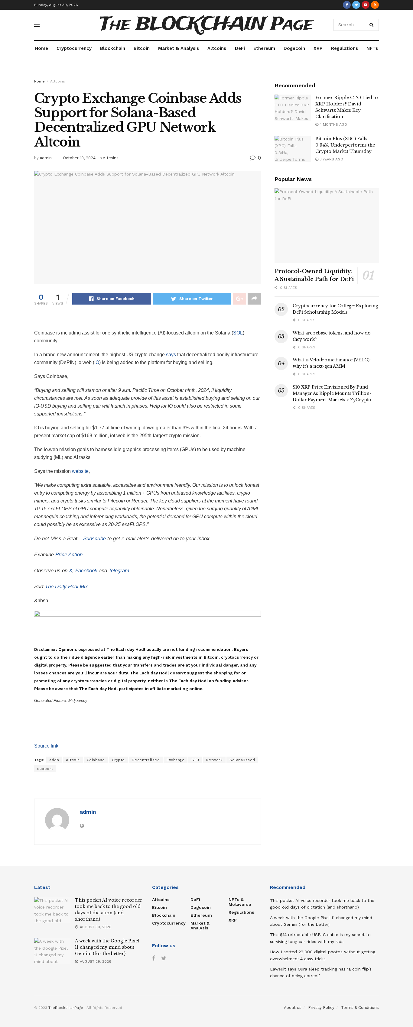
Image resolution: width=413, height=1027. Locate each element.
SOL (238, 332)
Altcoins (216, 48)
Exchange (175, 760)
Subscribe (94, 538)
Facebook (86, 570)
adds (54, 760)
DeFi (240, 48)
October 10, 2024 (79, 158)
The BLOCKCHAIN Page (206, 25)
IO (96, 362)
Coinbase (96, 760)
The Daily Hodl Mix (66, 586)
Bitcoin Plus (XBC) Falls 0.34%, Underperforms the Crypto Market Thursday (345, 145)
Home (41, 48)
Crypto (118, 760)
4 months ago (332, 124)
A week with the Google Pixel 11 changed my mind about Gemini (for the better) (107, 947)
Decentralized (146, 760)
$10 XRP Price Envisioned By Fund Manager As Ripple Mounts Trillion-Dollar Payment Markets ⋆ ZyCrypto (332, 393)
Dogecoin (294, 48)
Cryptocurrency (74, 48)
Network (214, 760)
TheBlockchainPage (65, 1008)
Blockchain (112, 48)
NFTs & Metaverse (240, 902)
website (80, 471)
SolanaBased (242, 760)
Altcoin (73, 760)
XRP (318, 48)
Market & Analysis (178, 48)
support (45, 769)
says (171, 354)
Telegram (119, 570)
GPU (195, 760)
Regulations (344, 48)
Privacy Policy (321, 1007)
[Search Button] (372, 25)
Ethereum (264, 48)
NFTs (372, 48)
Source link (46, 745)
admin (46, 158)
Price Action (69, 554)
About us (292, 1007)
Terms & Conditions (360, 1007)
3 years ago (330, 159)
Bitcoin (142, 48)
